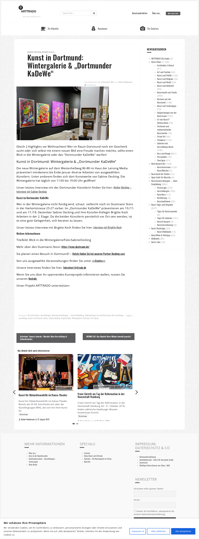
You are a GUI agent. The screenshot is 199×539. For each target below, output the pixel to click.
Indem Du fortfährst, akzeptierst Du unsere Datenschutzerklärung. (154, 513)
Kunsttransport (163, 221)
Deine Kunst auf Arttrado (93, 456)
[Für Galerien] (149, 23)
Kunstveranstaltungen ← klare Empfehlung (68, 315)
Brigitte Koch (66, 318)
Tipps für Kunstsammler (167, 211)
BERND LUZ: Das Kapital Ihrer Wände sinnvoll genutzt (108, 336)
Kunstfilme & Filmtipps (160, 235)
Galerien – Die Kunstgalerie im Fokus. (98, 458)
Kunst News (156, 61)
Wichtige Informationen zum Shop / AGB (155, 465)
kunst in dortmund (35, 318)
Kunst (97, 318)
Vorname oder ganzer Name (148, 488)
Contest (87, 453)
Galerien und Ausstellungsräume (165, 145)
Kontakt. (33, 278)
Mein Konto (33, 464)
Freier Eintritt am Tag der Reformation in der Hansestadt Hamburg (101, 395)
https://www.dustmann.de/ (75, 247)
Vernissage (162, 187)
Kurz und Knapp (117, 315)
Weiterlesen (24, 414)
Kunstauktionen (163, 201)
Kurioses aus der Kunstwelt (164, 100)
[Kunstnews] (99, 23)
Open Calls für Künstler (161, 177)
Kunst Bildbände (164, 231)
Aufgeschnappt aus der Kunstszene (98, 315)
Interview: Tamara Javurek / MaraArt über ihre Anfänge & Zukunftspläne (43, 338)
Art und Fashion (34, 315)
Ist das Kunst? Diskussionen (163, 121)
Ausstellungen (45, 315)
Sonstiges (161, 160)
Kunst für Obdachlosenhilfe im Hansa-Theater (43, 395)
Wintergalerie (77, 318)
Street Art (161, 136)
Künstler (87, 461)
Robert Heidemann (125, 82)
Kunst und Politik (164, 75)
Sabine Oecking (54, 318)
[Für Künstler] (50, 23)
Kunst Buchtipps (158, 228)
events (45, 318)
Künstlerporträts (158, 163)
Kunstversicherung (165, 224)
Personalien (162, 156)
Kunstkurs (161, 194)
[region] (99, 528)
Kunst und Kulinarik (165, 85)
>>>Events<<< (98, 261)
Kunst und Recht (164, 82)
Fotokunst (161, 139)
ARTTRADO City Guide (160, 58)
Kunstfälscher (163, 170)
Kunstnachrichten (139, 13)
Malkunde (155, 238)
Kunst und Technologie (166, 105)
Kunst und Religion (165, 78)
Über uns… (156, 13)
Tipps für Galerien (164, 218)
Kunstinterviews (164, 167)
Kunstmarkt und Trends (167, 92)
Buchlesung (162, 197)
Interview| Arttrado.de (74, 267)
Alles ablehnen (158, 531)
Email (137, 499)
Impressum (144, 462)
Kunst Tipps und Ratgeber (162, 204)
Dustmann (86, 318)
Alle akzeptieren (183, 531)
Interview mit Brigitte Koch (107, 227)
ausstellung (23, 318)
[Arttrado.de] (27, 9)
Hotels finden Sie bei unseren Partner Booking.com (98, 254)
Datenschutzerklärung (148, 457)
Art (92, 318)
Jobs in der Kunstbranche (38, 456)
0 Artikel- (173, 13)
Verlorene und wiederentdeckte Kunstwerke (164, 130)
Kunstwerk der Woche (160, 173)
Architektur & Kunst (165, 65)
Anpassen (136, 531)
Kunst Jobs (156, 242)
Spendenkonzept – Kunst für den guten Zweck (156, 459)
